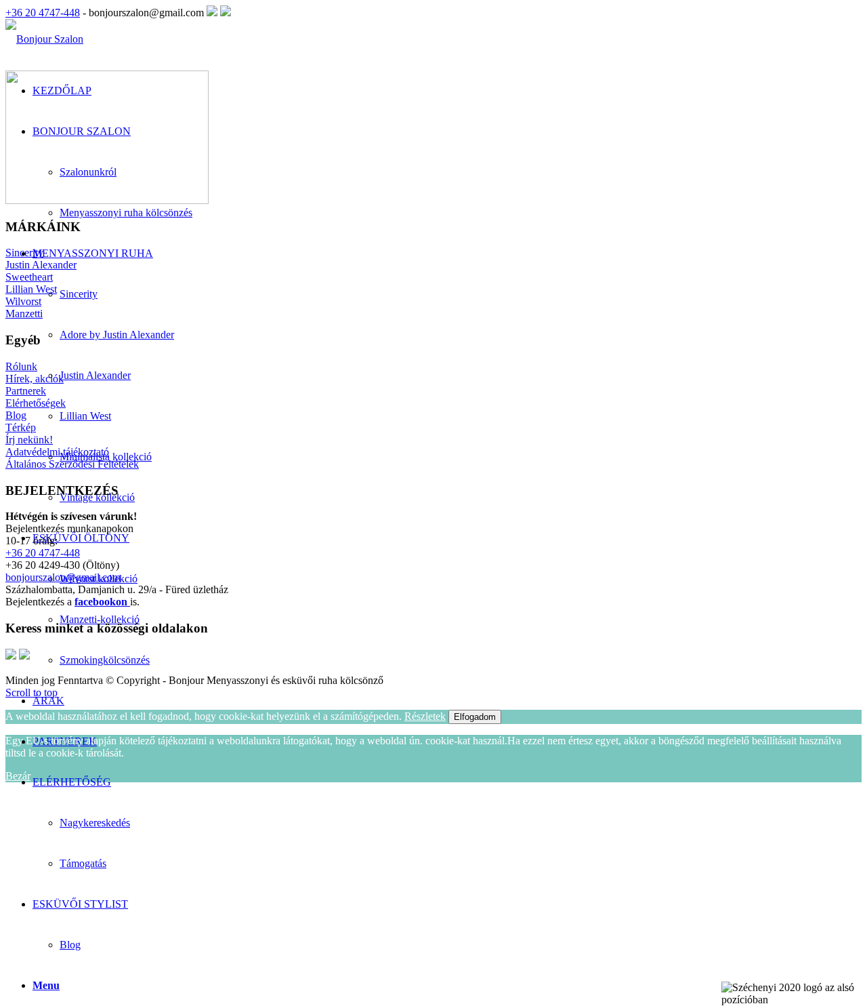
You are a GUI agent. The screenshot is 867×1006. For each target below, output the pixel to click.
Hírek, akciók (34, 378)
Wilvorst (23, 301)
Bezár (17, 776)
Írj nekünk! (29, 439)
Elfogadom (475, 717)
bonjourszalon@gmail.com (63, 577)
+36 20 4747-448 (42, 12)
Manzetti (24, 313)
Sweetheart (29, 277)
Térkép (20, 427)
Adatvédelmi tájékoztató (57, 452)
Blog (70, 944)
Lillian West (31, 289)
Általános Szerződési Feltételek (72, 464)
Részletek (425, 716)
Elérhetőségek (35, 403)
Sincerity (24, 252)
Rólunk (21, 366)
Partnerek (25, 391)
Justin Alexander (41, 264)
